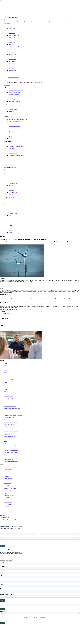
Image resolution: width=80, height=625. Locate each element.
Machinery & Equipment (8, 495)
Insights (5, 370)
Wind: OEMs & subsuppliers (9, 417)
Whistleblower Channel (8, 379)
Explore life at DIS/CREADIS (4, 327)
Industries (6, 367)
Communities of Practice (13, 213)
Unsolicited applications (13, 183)
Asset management (12, 28)
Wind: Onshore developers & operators (11, 422)
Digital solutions (12, 33)
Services (5, 365)
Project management (12, 61)
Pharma (10, 131)
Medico (10, 138)
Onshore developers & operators (14, 92)
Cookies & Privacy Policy (8, 396)
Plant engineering (12, 56)
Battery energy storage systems (14, 121)
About (10, 208)
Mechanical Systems (12, 37)
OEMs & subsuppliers (13, 109)
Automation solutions (12, 30)
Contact (10, 225)
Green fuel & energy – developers (10, 406)
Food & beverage (12, 148)
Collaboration (11, 210)
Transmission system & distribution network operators (13, 415)
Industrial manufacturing (13, 144)
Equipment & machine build (14, 35)
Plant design (6, 476)
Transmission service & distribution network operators (18, 119)
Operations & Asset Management (10, 467)
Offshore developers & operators (14, 94)
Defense (10, 150)
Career (10, 178)
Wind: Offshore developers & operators (11, 419)
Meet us (10, 227)
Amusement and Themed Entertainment (16, 146)
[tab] (2, 561)
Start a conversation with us (3, 320)
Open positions (11, 190)
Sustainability (11, 63)
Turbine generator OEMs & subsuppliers (16, 90)
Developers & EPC (12, 111)
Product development (12, 59)
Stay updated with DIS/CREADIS (4, 313)
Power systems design (12, 54)
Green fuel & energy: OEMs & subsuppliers (12, 408)
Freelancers (11, 185)
